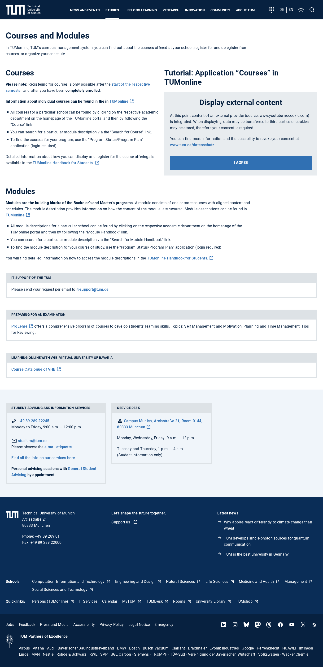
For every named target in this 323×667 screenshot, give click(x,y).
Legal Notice (139, 624)
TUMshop (244, 601)
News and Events (85, 10)
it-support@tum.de (92, 289)
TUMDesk (155, 601)
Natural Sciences (181, 581)
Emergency (163, 624)
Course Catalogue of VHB (33, 369)
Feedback (27, 624)
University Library (211, 601)
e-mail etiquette (58, 447)
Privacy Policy (112, 624)
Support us (121, 522)
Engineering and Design (136, 581)
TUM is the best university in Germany (256, 554)
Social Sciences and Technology (60, 589)
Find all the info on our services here (43, 458)
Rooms (179, 601)
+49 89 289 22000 (46, 542)
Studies (112, 10)
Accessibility (84, 624)
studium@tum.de (32, 441)
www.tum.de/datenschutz (192, 145)
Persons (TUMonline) (50, 601)
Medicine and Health (257, 581)
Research (171, 10)
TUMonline (118, 101)
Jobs (10, 624)
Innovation (195, 10)
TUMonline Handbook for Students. (63, 163)
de (281, 9)
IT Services (88, 601)
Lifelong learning (141, 10)
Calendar (110, 601)
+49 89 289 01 (47, 536)
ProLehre (19, 326)
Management (296, 581)
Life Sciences (217, 581)
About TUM (245, 10)
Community (220, 10)
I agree (241, 162)
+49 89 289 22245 (33, 421)
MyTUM (129, 601)
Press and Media (54, 624)
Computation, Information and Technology (69, 581)
